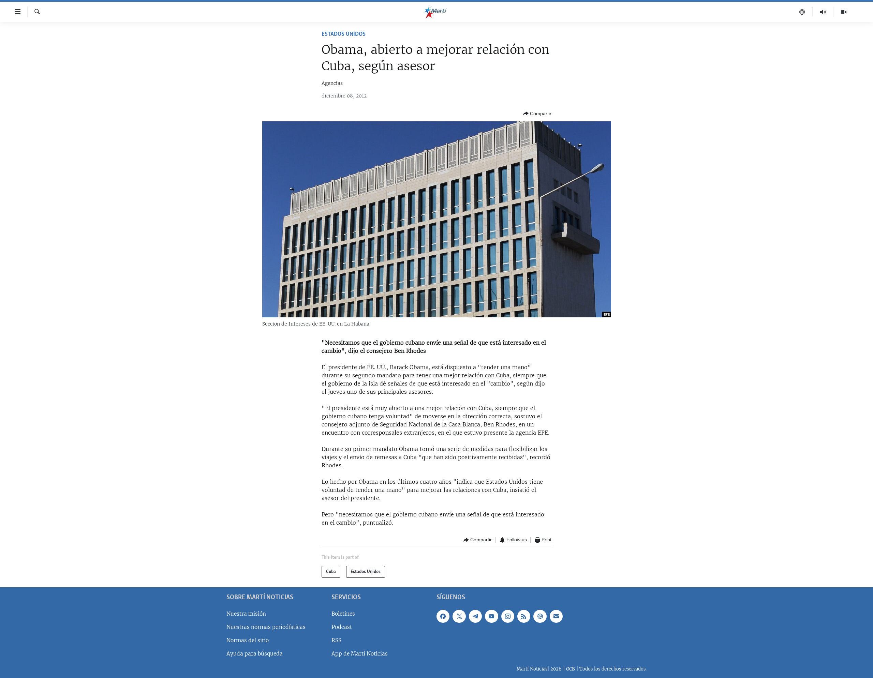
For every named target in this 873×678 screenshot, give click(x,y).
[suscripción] (556, 616)
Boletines (343, 614)
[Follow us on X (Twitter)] (459, 616)
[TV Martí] (843, 12)
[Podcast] (802, 12)
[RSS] (523, 616)
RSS (336, 640)
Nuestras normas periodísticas (266, 627)
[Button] (537, 113)
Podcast (341, 627)
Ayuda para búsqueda (254, 653)
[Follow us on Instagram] (507, 616)
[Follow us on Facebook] (442, 616)
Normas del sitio (247, 640)
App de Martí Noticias (359, 653)
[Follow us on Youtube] (491, 616)
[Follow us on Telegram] (475, 616)
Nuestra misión (246, 614)
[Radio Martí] (823, 12)
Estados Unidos (344, 34)
